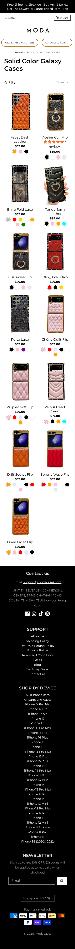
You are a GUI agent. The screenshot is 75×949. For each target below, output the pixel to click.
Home (18, 52)
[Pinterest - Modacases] (47, 613)
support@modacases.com (42, 582)
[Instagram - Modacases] (34, 613)
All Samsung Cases (20, 42)
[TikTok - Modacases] (40, 613)
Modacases (43, 933)
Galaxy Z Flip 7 (57, 42)
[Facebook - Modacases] (27, 613)
